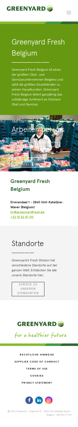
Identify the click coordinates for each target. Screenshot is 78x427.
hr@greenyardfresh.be (27, 212)
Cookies (37, 376)
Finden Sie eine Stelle (28, 162)
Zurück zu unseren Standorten (28, 289)
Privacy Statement (37, 383)
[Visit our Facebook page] (30, 400)
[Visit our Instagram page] (48, 400)
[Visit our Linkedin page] (39, 400)
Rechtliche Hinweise (37, 355)
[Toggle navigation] (69, 12)
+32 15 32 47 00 (21, 217)
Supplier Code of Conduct (37, 362)
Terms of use (37, 369)
